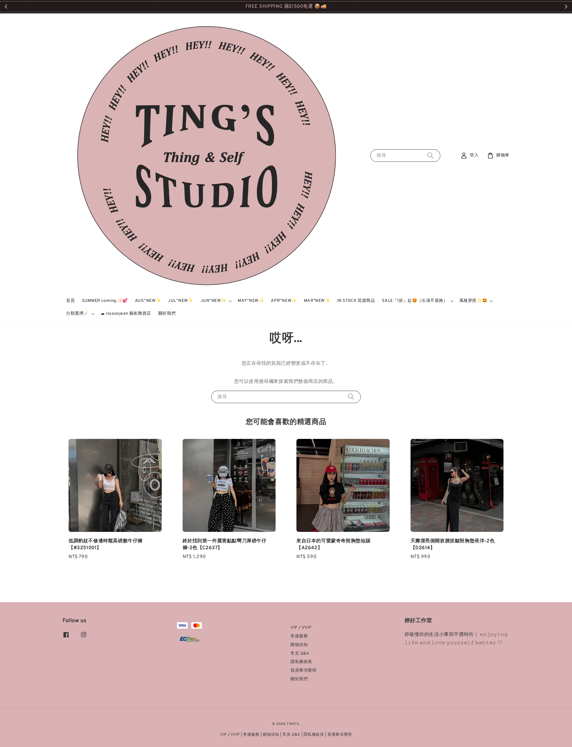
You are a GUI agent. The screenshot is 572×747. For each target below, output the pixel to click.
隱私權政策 (301, 661)
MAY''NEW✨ (251, 300)
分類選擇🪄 (77, 313)
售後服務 (299, 636)
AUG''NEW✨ (148, 300)
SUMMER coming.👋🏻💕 (105, 300)
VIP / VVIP (301, 627)
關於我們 (166, 313)
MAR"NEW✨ (317, 300)
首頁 (70, 300)
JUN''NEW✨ (213, 300)
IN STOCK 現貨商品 (356, 300)
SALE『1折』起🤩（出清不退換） (414, 300)
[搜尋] (430, 155)
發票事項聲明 (303, 670)
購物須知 (299, 644)
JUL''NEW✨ (180, 300)
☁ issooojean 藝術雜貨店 (125, 313)
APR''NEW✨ (283, 300)
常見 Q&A (300, 653)
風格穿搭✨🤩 (473, 300)
